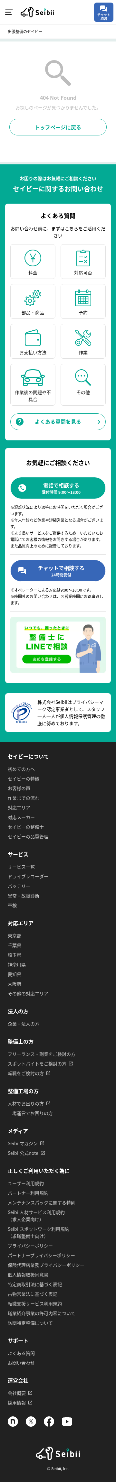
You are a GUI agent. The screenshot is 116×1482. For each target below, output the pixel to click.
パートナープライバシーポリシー (41, 1255)
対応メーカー (21, 817)
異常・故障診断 (23, 895)
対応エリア (19, 807)
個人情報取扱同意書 (28, 1274)
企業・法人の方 (23, 1023)
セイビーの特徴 (23, 778)
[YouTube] (67, 1425)
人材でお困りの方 (26, 1103)
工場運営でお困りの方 (30, 1113)
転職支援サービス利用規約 (35, 1303)
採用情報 (17, 1402)
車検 (12, 905)
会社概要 (17, 1393)
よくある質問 (21, 1353)
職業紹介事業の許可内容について (41, 1313)
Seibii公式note (23, 1153)
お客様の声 (19, 788)
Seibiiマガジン (23, 1143)
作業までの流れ (23, 798)
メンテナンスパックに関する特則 (41, 1202)
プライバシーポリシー (30, 1245)
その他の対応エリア (28, 993)
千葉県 (14, 945)
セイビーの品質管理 (28, 836)
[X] (31, 1425)
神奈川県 (17, 964)
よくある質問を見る (58, 421)
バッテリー (19, 886)
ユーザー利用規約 (26, 1183)
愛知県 (14, 974)
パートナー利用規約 (28, 1193)
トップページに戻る (58, 127)
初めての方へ (21, 769)
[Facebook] (49, 1425)
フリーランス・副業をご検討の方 (41, 1054)
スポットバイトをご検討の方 (37, 1063)
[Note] (13, 1425)
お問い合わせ (21, 1362)
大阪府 (14, 983)
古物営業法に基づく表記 (32, 1294)
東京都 (14, 935)
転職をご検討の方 (26, 1073)
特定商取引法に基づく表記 (35, 1284)
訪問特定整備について (30, 1323)
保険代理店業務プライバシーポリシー (46, 1265)
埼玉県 (14, 955)
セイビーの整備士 (26, 827)
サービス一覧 (21, 866)
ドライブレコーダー (28, 876)
